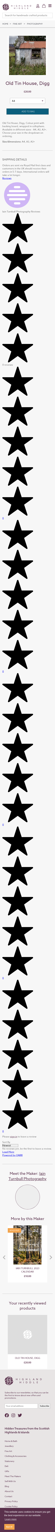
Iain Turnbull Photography (27, 1176)
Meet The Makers (13, 1476)
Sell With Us (10, 1481)
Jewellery (9, 1446)
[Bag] (44, 5)
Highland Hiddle (16, 7)
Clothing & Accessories (15, 1456)
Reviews (6, 178)
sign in (13, 1136)
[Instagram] (13, 1418)
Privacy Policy (11, 1501)
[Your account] (38, 8)
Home (5, 23)
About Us (9, 1491)
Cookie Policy (11, 1506)
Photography (35, 23)
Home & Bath (11, 1441)
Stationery (9, 1461)
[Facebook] (7, 1418)
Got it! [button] (9, 1527)
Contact (8, 1496)
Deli (6, 1466)
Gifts (7, 1471)
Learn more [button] (11, 1519)
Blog (7, 1486)
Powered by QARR (12, 1155)
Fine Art (17, 23)
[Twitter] (20, 1418)
